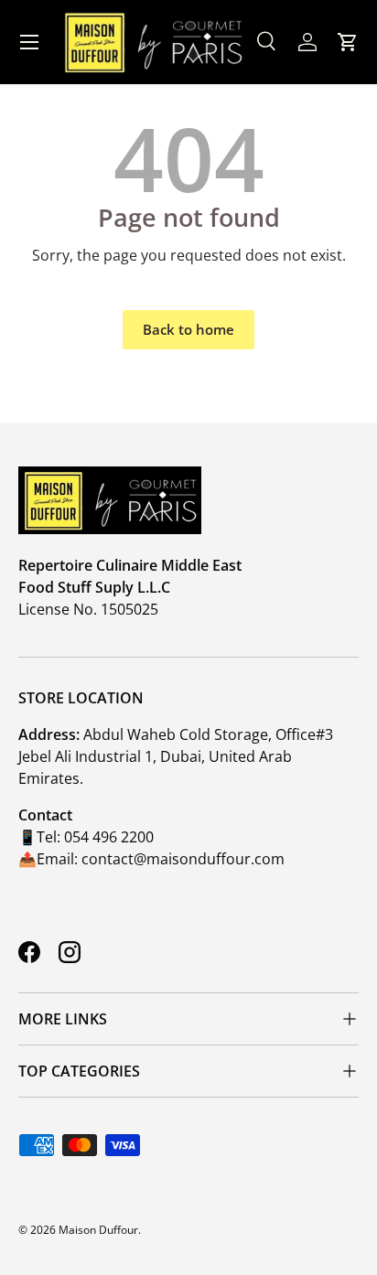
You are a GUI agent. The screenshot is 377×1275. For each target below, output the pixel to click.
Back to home (188, 329)
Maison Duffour (98, 1230)
